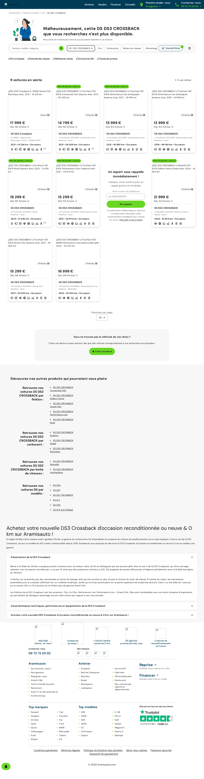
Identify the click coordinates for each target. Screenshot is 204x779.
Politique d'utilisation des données (103, 750)
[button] (92, 48)
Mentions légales (70, 750)
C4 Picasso (86, 731)
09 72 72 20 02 (40, 653)
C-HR (117, 712)
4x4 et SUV (120, 668)
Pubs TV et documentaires (44, 691)
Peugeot (35, 716)
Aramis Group (38, 695)
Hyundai (63, 716)
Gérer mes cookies (136, 750)
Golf (117, 719)
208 (83, 712)
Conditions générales (45, 750)
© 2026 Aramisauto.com (102, 764)
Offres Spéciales (123, 676)
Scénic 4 (119, 731)
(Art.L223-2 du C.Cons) (130, 219)
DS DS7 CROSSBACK (63, 495)
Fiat (61, 712)
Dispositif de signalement (103, 753)
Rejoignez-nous (39, 676)
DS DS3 (56, 505)
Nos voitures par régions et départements (123, 687)
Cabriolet (119, 672)
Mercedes (64, 731)
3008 (84, 723)
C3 (82, 727)
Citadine (85, 668)
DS (60, 739)
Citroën (35, 719)
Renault (35, 712)
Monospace (87, 684)
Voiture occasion (31, 12)
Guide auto (120, 680)
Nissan (34, 739)
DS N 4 (56, 500)
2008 (84, 716)
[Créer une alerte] (5, 766)
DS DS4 (57, 485)
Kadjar (118, 723)
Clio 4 (118, 716)
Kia (60, 719)
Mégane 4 (120, 727)
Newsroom (36, 688)
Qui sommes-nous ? (41, 668)
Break (84, 680)
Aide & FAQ (37, 680)
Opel (33, 723)
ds (43, 12)
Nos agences (37, 672)
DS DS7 (56, 490)
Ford (61, 723)
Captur (84, 735)
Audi (33, 735)
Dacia (34, 727)
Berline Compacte (90, 672)
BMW (62, 727)
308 (83, 719)
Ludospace (86, 688)
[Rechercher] (61, 48)
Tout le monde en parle (42, 684)
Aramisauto (14, 12)
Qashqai (119, 735)
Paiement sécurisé (161, 750)
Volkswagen (37, 731)
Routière (85, 676)
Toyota (62, 735)
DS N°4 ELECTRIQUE (63, 510)
